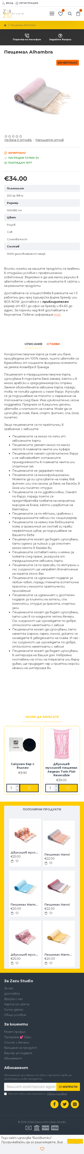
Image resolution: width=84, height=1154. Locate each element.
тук (57, 314)
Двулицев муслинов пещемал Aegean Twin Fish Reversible (61, 769)
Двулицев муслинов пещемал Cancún (25, 954)
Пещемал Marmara (25, 904)
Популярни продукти (42, 809)
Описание (33, 344)
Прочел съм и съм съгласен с (37, 1093)
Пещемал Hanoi (57, 854)
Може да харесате (42, 717)
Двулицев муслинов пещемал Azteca (25, 852)
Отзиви (53, 344)
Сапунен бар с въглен (22, 766)
